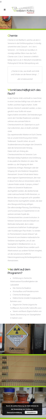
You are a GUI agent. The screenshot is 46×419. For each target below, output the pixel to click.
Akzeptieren (31, 412)
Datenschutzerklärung (14, 412)
